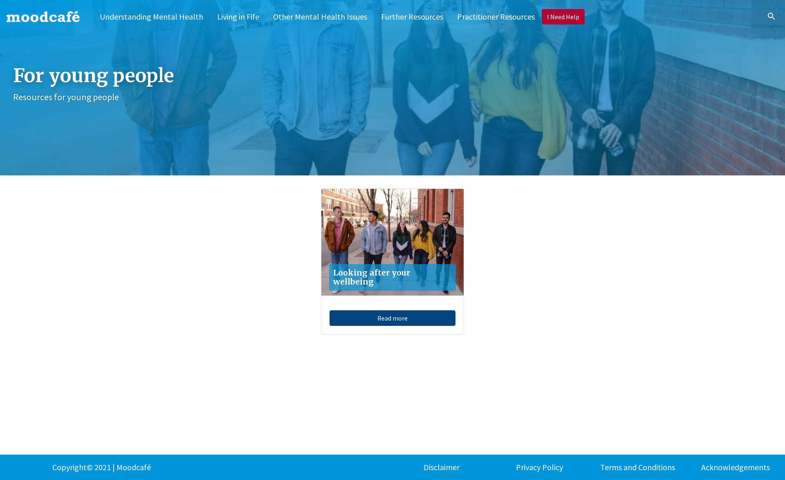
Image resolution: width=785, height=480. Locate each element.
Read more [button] (392, 318)
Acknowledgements (735, 467)
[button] (238, 17)
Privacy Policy (539, 467)
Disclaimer (442, 467)
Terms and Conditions (637, 467)
